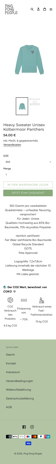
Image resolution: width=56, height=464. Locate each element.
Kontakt (11, 363)
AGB (9, 407)
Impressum (13, 372)
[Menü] (51, 9)
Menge (7, 168)
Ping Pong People (32, 453)
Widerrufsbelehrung (18, 389)
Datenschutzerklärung (20, 398)
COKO (7, 291)
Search (10, 354)
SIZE (6, 155)
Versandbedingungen (19, 381)
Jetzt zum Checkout (27, 192)
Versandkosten (12, 144)
